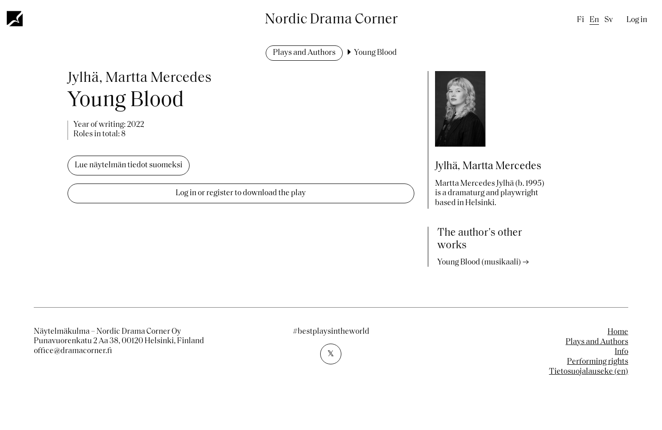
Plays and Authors (304, 53)
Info (621, 352)
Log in (636, 20)
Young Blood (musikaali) (479, 263)
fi (580, 20)
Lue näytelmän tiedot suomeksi (128, 165)
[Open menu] (15, 18)
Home (618, 332)
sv (608, 20)
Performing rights (597, 362)
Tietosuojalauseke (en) (588, 372)
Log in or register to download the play (241, 193)
